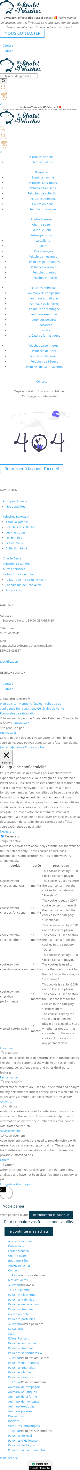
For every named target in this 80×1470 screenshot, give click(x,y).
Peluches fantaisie (44, 278)
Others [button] (4, 1160)
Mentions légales (31, 703)
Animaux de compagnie (44, 293)
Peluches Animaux (43, 199)
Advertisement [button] (10, 1131)
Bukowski (41, 172)
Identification (9, 661)
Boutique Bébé (41, 230)
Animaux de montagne (44, 309)
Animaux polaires (44, 319)
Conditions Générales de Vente (43, 708)
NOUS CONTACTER (22, 33)
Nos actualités (43, 162)
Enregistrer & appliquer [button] (16, 1184)
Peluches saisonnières (43, 345)
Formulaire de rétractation (18, 713)
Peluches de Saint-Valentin (44, 367)
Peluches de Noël (44, 351)
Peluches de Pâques (44, 361)
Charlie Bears (41, 225)
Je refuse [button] (18, 747)
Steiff (43, 246)
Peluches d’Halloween (44, 356)
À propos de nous (22, 1241)
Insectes (44, 330)
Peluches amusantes (43, 256)
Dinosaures (44, 325)
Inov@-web (22, 723)
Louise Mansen (41, 219)
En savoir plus (34, 747)
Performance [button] (9, 1077)
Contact (41, 381)
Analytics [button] (6, 1102)
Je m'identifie (9, 1458)
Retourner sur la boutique (51, 1215)
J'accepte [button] (6, 747)
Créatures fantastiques (44, 335)
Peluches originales (44, 267)
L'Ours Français (18, 1338)
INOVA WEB (8, 733)
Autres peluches (41, 235)
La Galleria (43, 240)
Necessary (12, 836)
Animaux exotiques (44, 314)
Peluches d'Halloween (23, 1440)
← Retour (14, 1275)
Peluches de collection (43, 193)
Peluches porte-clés (43, 209)
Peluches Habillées (43, 188)
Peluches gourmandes (44, 262)
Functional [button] (7, 1048)
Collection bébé (43, 204)
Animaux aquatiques (44, 298)
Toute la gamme (43, 177)
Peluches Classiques (43, 183)
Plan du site (8, 703)
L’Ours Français (43, 251)
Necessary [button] (7, 831)
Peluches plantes (44, 272)
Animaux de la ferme (44, 304)
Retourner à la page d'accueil (32, 468)
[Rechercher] (3, 81)
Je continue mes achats (29, 1231)
